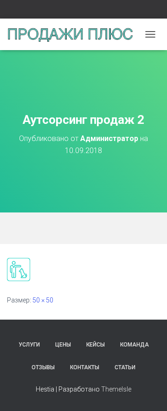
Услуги (29, 344)
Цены (63, 344)
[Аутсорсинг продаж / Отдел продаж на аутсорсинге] (73, 34)
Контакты (84, 367)
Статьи (125, 367)
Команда (134, 344)
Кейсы (95, 344)
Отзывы (43, 367)
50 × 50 (42, 300)
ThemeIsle (116, 389)
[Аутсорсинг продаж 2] (18, 269)
